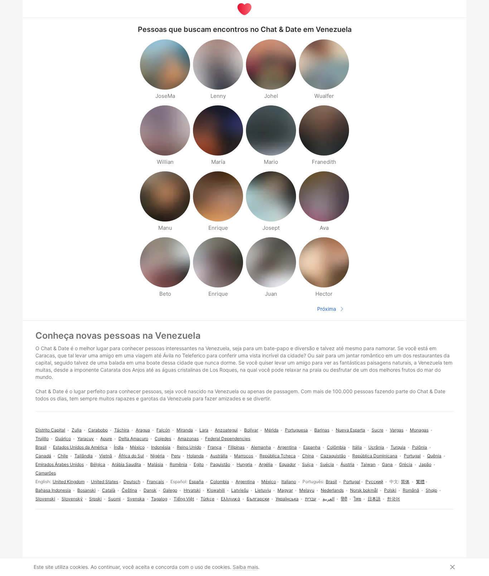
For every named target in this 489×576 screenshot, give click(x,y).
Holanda (195, 455)
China (308, 455)
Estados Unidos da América (80, 447)
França (215, 447)
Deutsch (132, 481)
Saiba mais (245, 567)
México (268, 481)
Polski (390, 490)
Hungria (244, 464)
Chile (63, 455)
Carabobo (98, 430)
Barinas (321, 430)
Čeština (129, 490)
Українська (287, 498)
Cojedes (163, 438)
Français (155, 481)
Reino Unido (189, 447)
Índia (119, 447)
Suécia (327, 464)
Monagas (419, 430)
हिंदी (344, 498)
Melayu (306, 490)
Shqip (431, 490)
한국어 (393, 498)
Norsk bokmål (364, 490)
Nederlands (332, 490)
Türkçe (207, 498)
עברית (310, 498)
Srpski (95, 498)
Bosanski (86, 490)
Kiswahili (216, 490)
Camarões (45, 473)
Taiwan (368, 464)
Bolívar (251, 430)
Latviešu (239, 490)
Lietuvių (263, 490)
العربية (328, 498)
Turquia (398, 447)
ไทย (357, 498)
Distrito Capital (50, 430)
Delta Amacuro (133, 438)
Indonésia (160, 447)
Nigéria (157, 455)
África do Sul (131, 455)
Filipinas (236, 447)
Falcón (163, 430)
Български (258, 498)
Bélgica (97, 464)
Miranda (184, 430)
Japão (425, 464)
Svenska (136, 498)
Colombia (219, 481)
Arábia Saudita (126, 464)
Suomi (114, 498)
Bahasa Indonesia (53, 490)
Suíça (308, 464)
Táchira (121, 430)
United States (104, 481)
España (196, 481)
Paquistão (220, 464)
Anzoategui (226, 430)
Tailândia (83, 455)
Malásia (155, 464)
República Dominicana (374, 455)
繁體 (420, 481)
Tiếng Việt (184, 498)
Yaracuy (85, 438)
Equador (287, 464)
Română (411, 490)
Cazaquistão (333, 455)
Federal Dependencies (227, 438)
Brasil (331, 481)
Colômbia (336, 447)
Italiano (288, 481)
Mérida (272, 430)
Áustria (347, 464)
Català (108, 490)
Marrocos (243, 455)
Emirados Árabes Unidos (59, 464)
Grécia (405, 464)
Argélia (266, 464)
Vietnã (105, 455)
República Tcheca (278, 455)
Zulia (77, 430)
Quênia (434, 455)
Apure (106, 438)
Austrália (219, 455)
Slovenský (72, 498)
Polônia (419, 447)
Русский (374, 481)
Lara (203, 430)
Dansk (150, 490)
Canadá (43, 455)
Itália (357, 447)
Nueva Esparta (350, 430)
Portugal (351, 481)
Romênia (178, 464)
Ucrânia (376, 447)
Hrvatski (192, 490)
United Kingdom (68, 481)
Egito (199, 464)
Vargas (396, 430)
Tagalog (159, 498)
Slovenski (45, 498)
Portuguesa (296, 430)
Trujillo (42, 438)
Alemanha (261, 447)
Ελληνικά (230, 498)
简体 (405, 481)
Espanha (311, 447)
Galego (170, 490)
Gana (387, 464)
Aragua (143, 430)
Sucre (377, 430)
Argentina (245, 481)
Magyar (285, 490)
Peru (175, 455)
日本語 (374, 498)
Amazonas (188, 438)
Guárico (63, 438)
